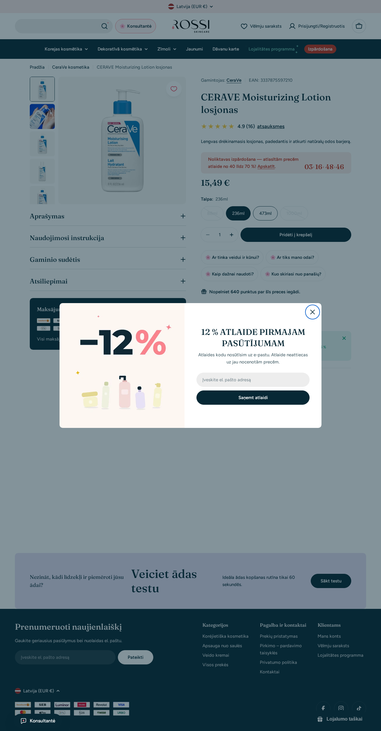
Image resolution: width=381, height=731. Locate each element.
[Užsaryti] (312, 312)
